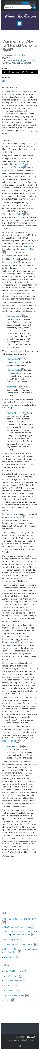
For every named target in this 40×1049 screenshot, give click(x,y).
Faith (19, 214)
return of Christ (21, 164)
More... (35, 1005)
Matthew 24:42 (14, 387)
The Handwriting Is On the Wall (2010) (20, 919)
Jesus (11, 252)
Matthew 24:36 (11, 262)
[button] (4, 72)
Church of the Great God (20, 16)
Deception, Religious (13, 981)
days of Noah (29, 249)
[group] (9, 72)
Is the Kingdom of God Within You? (19, 944)
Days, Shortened (11, 976)
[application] (20, 72)
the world (19, 167)
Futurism (7, 1000)
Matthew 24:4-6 (14, 316)
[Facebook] (20, 1043)
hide (14, 87)
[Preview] (25, 167)
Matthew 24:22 (9, 741)
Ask (13, 3)
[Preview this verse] (19, 262)
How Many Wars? (11, 939)
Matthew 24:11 (13, 359)
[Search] (34, 7)
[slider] (35, 72)
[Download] (3, 81)
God (15, 642)
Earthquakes (9, 986)
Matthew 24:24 (14, 370)
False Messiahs (10, 990)
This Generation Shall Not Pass (17, 927)
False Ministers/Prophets (14, 995)
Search (19, 3)
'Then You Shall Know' (13, 971)
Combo (26, 3)
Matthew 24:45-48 (15, 413)
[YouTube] (20, 1046)
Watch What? (10, 957)
